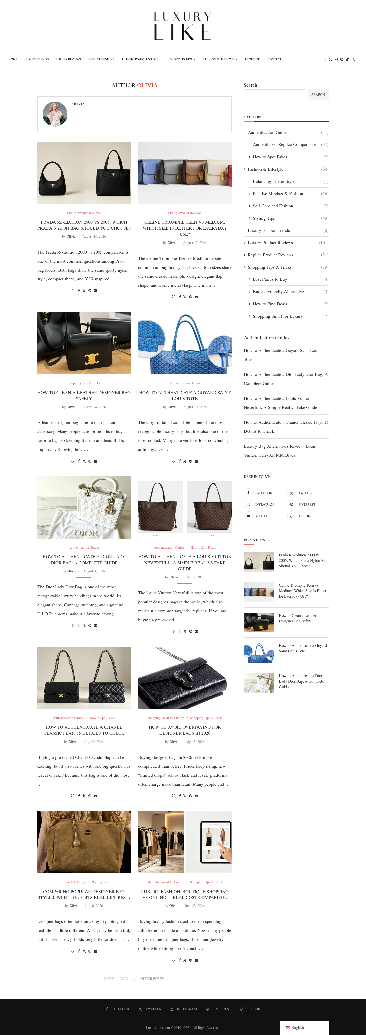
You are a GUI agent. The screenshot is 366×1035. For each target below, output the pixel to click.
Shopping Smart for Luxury (291, 316)
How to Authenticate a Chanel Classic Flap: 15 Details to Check (84, 730)
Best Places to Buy (291, 279)
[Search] (354, 59)
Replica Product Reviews (288, 255)
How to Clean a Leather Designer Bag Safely (84, 395)
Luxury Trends (37, 59)
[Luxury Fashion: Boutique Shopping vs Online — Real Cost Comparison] (185, 842)
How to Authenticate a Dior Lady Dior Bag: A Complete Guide (84, 559)
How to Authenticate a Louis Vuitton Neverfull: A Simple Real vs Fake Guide (184, 562)
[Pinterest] (341, 59)
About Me (252, 59)
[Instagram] (336, 59)
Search (250, 85)
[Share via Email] (95, 290)
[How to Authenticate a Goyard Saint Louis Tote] (185, 343)
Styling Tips (291, 218)
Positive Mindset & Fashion (291, 193)
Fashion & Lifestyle (218, 59)
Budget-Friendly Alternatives (291, 291)
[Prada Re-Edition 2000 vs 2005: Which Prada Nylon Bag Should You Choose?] (84, 173)
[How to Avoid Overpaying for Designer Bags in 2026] (185, 678)
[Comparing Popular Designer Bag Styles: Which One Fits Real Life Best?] (84, 842)
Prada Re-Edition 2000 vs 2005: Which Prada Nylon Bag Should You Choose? (84, 225)
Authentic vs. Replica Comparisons (291, 144)
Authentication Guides (140, 59)
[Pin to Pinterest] (89, 290)
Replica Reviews (101, 59)
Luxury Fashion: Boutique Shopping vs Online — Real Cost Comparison (185, 894)
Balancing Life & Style (291, 181)
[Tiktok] (347, 59)
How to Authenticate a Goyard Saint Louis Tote (185, 395)
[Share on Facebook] (79, 290)
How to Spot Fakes (291, 157)
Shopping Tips (180, 59)
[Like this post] (72, 290)
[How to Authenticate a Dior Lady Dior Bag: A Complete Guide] (84, 507)
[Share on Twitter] (84, 290)
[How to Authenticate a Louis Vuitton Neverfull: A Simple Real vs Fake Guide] (185, 507)
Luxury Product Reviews (288, 242)
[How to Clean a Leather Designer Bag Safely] (84, 343)
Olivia (78, 104)
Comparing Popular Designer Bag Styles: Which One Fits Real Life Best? (84, 894)
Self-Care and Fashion (291, 205)
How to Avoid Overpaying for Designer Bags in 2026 (185, 730)
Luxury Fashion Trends (288, 230)
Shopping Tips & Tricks (288, 267)
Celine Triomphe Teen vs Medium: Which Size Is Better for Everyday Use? (185, 228)
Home (13, 59)
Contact (274, 59)
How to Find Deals (291, 304)
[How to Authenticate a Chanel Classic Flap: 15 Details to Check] (84, 678)
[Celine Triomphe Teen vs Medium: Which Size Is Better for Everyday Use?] (185, 173)
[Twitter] (330, 59)
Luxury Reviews (68, 59)
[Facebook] (325, 59)
